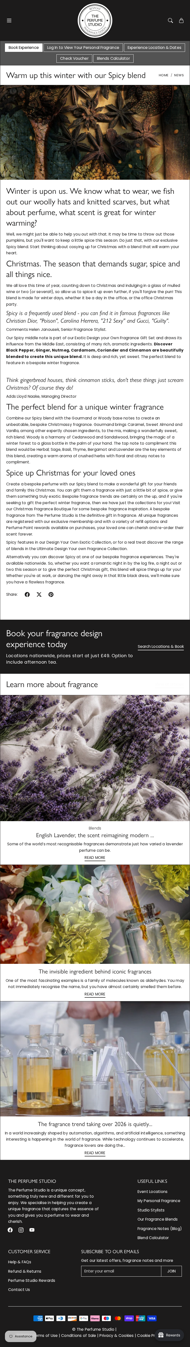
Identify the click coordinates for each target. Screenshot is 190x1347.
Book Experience (24, 47)
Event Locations (153, 1191)
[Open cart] (181, 20)
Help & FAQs (19, 1262)
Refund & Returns (24, 1271)
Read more (95, 857)
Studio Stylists (151, 1210)
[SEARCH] (170, 20)
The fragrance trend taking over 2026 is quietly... (95, 1124)
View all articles (169, 684)
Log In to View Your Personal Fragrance (83, 47)
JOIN (171, 1271)
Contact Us (19, 1289)
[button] (10, 20)
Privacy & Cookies (116, 1335)
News (179, 75)
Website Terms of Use (36, 1335)
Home (164, 75)
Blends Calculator (113, 58)
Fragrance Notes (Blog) (160, 1228)
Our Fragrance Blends (158, 1219)
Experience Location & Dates (154, 47)
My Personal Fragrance (159, 1200)
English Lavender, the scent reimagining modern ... (95, 835)
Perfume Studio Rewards (31, 1280)
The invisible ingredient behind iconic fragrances (95, 971)
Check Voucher (74, 58)
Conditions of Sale (78, 1335)
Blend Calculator (153, 1237)
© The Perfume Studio (93, 1329)
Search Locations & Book (161, 646)
